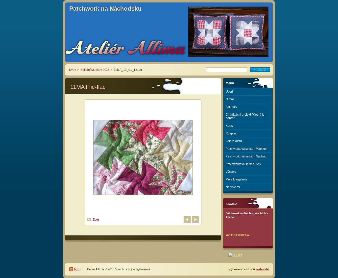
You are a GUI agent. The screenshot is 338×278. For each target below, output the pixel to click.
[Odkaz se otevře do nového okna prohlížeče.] (143, 158)
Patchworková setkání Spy (243, 164)
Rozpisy (231, 133)
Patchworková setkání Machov (246, 149)
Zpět (96, 219)
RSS (77, 269)
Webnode (262, 269)
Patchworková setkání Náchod (246, 156)
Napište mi (233, 187)
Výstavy (231, 172)
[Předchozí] (187, 219)
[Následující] (195, 219)
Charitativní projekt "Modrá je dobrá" (245, 116)
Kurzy (229, 125)
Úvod (72, 70)
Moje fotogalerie (236, 179)
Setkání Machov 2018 (95, 70)
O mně (230, 99)
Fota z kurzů (234, 141)
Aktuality (231, 107)
